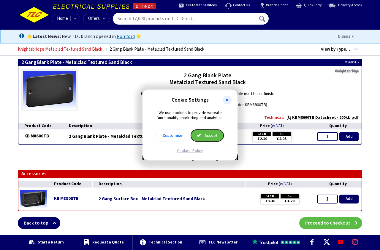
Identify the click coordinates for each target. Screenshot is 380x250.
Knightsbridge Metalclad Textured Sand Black (60, 49)
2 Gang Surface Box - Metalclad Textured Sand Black (152, 199)
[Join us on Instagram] (355, 242)
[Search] (263, 19)
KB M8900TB (66, 198)
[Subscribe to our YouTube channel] (340, 242)
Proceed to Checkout (327, 223)
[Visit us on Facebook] (312, 242)
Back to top (36, 223)
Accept (211, 135)
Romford (126, 36)
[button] (227, 100)
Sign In (300, 17)
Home (62, 18)
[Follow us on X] (326, 242)
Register (295, 20)
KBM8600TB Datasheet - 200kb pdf (325, 118)
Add (349, 137)
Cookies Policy (190, 150)
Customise (172, 135)
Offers (94, 18)
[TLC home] (34, 14)
